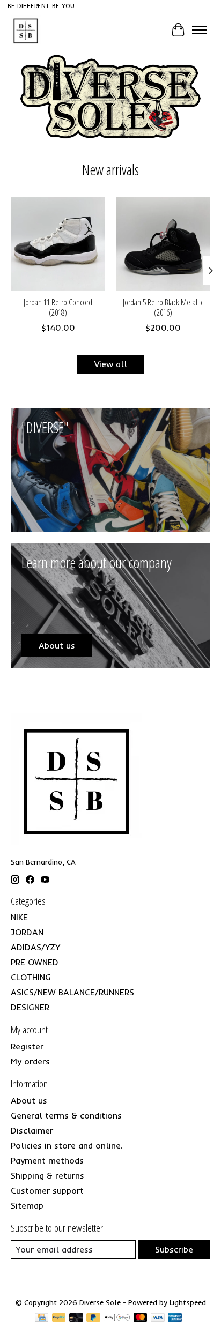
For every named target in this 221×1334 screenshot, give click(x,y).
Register (27, 1046)
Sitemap (27, 1205)
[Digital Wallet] (117, 1318)
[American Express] (175, 1318)
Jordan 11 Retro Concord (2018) (58, 307)
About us (29, 1100)
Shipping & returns (47, 1175)
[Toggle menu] (199, 30)
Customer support (47, 1190)
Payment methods (47, 1160)
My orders (30, 1061)
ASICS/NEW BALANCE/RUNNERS (72, 992)
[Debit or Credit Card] (76, 1318)
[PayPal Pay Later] (93, 1318)
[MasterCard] (141, 1318)
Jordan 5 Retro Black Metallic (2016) (163, 307)
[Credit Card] (41, 1318)
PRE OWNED (34, 962)
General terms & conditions (66, 1115)
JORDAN (27, 932)
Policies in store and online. (67, 1145)
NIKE (19, 917)
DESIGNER (30, 1007)
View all (110, 364)
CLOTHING (31, 977)
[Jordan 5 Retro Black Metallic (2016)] (163, 244)
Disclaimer (32, 1130)
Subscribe (174, 1249)
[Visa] (158, 1318)
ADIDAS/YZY (35, 947)
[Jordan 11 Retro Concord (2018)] (58, 244)
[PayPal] (59, 1318)
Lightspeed (188, 1302)
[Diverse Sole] (26, 30)
